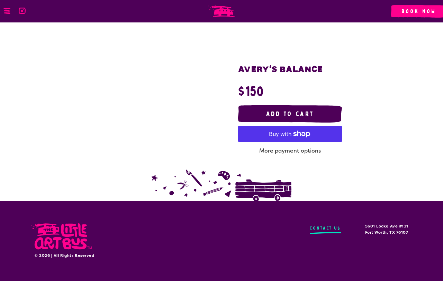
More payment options (290, 150)
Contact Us (325, 228)
